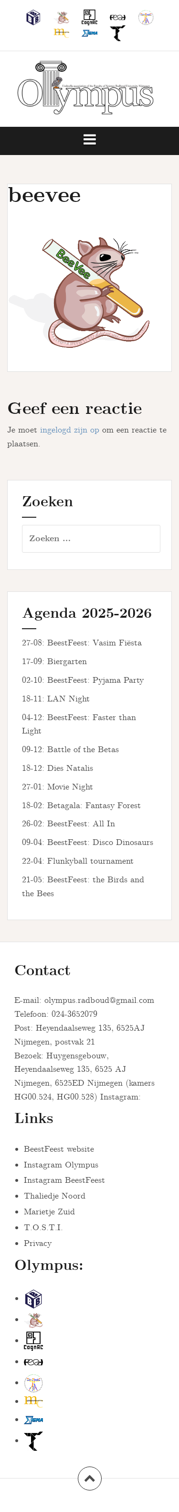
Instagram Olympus (61, 1165)
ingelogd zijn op (69, 430)
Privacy (38, 1243)
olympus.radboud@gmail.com (99, 1000)
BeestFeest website (59, 1149)
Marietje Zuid (49, 1212)
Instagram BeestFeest (64, 1180)
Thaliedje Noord (54, 1196)
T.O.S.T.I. (43, 1228)
